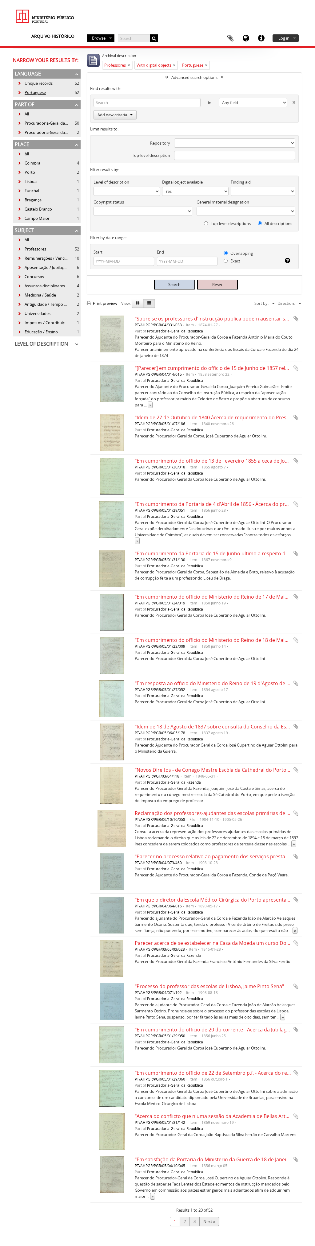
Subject (24, 230)
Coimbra (29, 163)
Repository (160, 143)
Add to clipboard (296, 319)
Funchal (28, 190)
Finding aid (241, 182)
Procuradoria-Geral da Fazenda (49, 132)
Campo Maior (34, 218)
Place (22, 144)
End (160, 252)
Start (98, 252)
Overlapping (241, 253)
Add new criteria (112, 115)
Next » (209, 1221)
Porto (26, 172)
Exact (234, 261)
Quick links (261, 38)
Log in (283, 38)
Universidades (34, 313)
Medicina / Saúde (37, 295)
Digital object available (182, 182)
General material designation (223, 202)
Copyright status (109, 202)
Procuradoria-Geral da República (51, 123)
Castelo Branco (35, 209)
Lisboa (27, 181)
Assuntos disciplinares (41, 286)
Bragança (30, 200)
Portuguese (32, 92)
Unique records (35, 83)
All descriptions (278, 223)
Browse (99, 38)
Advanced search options (194, 77)
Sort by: (261, 303)
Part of (24, 104)
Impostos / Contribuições (44, 322)
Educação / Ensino (38, 332)
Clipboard (230, 38)
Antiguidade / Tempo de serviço (50, 304)
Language (245, 38)
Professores (32, 249)
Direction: (286, 303)
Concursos (31, 276)
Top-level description (151, 155)
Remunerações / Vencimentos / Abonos (57, 258)
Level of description (41, 343)
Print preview (104, 303)
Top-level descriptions (230, 223)
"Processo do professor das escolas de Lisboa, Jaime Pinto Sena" (209, 986)
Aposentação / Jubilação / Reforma (52, 267)
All (27, 114)
